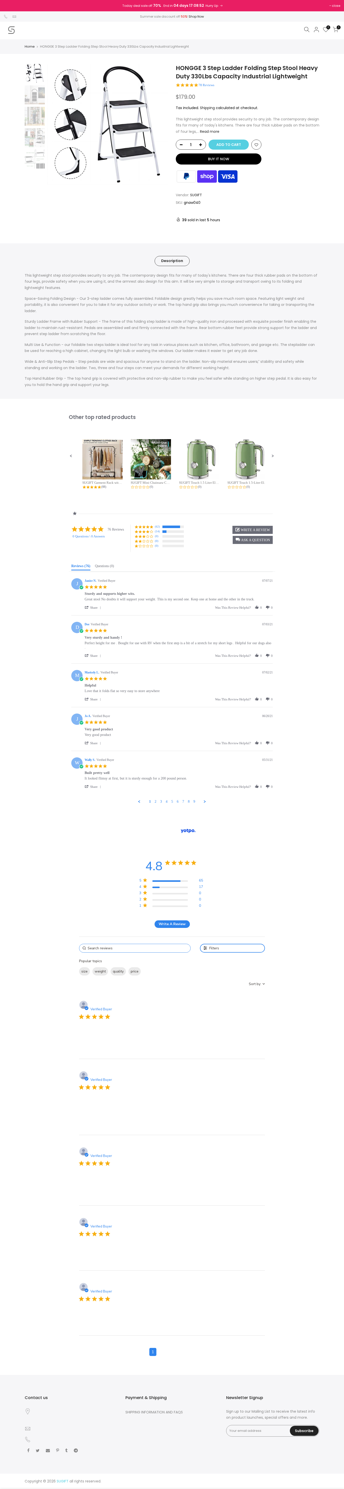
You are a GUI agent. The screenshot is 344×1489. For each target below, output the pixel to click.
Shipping (207, 107)
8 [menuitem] (189, 801)
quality (118, 971)
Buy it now (218, 158)
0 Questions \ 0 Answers (89, 536)
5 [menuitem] (172, 801)
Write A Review (172, 924)
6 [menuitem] (178, 801)
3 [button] (172, 1352)
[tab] (80, 567)
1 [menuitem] (150, 801)
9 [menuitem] (194, 801)
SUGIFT (196, 195)
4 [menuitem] (166, 801)
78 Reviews (206, 85)
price (135, 971)
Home (30, 46)
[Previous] (56, 124)
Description (172, 260)
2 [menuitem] (155, 801)
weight (100, 971)
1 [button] (153, 1352)
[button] (71, 456)
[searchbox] (135, 948)
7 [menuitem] (183, 801)
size (84, 971)
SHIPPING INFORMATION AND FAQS (154, 1412)
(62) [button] (157, 526)
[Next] (159, 124)
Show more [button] (153, 971)
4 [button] (181, 1352)
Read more (209, 131)
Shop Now (196, 16)
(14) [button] (157, 531)
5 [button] (191, 1352)
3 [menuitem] (161, 801)
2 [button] (162, 1352)
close (336, 6)
